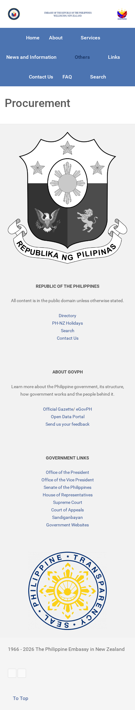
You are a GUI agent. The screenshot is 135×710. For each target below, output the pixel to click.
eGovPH (84, 409)
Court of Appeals (67, 509)
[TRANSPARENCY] (67, 591)
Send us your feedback (67, 424)
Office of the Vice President (67, 479)
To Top (20, 698)
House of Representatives (68, 494)
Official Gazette (58, 409)
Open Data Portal (67, 416)
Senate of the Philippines (67, 487)
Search (67, 330)
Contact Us (67, 338)
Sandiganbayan (67, 517)
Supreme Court (67, 502)
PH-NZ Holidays (67, 323)
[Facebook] (22, 673)
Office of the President (67, 472)
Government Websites (67, 524)
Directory (67, 315)
